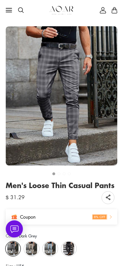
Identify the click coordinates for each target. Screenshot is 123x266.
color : (21, 236)
